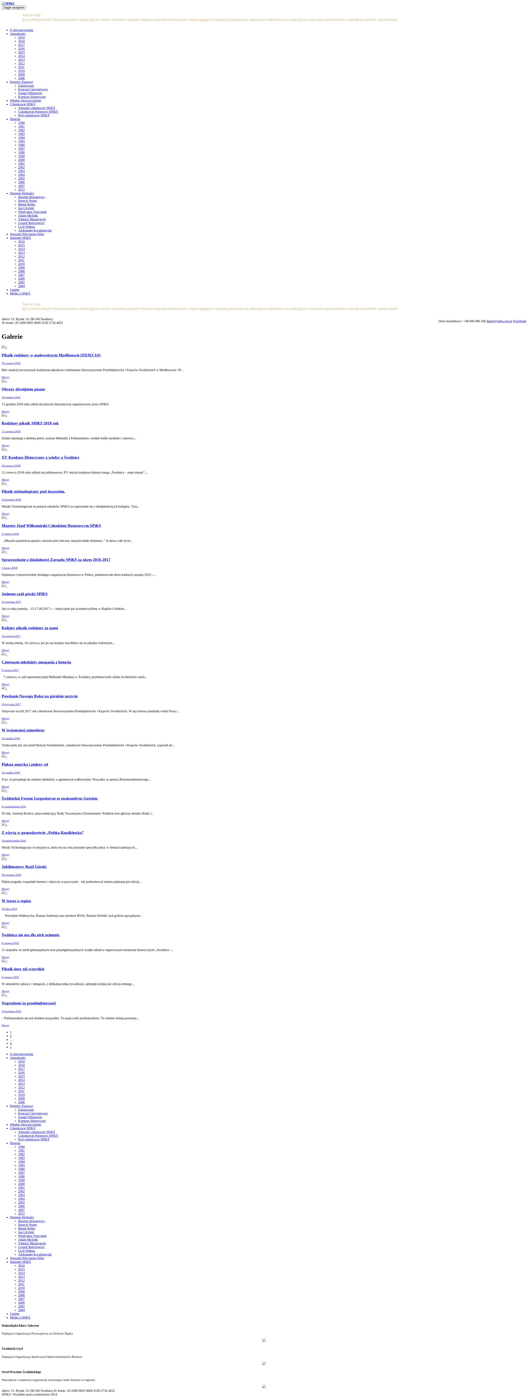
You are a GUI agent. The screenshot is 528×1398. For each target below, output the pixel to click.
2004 (21, 174)
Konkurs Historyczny (32, 97)
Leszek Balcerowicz (31, 223)
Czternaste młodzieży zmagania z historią (36, 662)
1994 (21, 137)
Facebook (520, 321)
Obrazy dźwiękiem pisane (23, 389)
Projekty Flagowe (21, 82)
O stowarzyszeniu (21, 30)
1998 (21, 152)
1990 (21, 123)
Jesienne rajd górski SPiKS (25, 594)
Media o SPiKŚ (20, 293)
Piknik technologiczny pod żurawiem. (33, 491)
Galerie (14, 290)
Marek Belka (26, 204)
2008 (21, 78)
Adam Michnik (28, 215)
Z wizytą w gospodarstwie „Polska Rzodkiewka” (43, 832)
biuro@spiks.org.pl (499, 321)
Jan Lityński (26, 208)
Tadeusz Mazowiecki (32, 219)
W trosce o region (16, 901)
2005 (21, 178)
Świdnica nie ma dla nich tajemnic (31, 935)
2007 (21, 186)
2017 (21, 45)
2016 (21, 48)
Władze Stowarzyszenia (25, 100)
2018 (21, 41)
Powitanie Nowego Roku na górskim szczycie (40, 696)
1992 (21, 130)
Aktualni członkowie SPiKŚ (36, 108)
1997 (21, 148)
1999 (21, 156)
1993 (21, 134)
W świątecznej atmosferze (23, 730)
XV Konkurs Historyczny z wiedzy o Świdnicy (41, 457)
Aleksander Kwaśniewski (35, 230)
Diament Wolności (22, 193)
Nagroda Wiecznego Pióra (27, 234)
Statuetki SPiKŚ (20, 238)
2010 (21, 71)
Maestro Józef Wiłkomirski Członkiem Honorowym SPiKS (51, 525)
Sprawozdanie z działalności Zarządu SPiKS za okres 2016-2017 (56, 559)
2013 (21, 59)
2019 (21, 37)
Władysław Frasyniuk (32, 212)
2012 (21, 63)
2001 (21, 163)
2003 (21, 171)
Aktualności (18, 33)
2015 (21, 52)
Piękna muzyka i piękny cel (25, 764)
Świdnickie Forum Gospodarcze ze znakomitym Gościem (50, 798)
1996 (21, 145)
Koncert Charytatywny (33, 89)
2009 (21, 74)
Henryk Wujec (27, 200)
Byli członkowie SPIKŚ (34, 115)
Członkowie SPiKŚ (22, 104)
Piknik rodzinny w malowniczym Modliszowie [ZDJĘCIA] (51, 355)
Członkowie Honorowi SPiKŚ (38, 111)
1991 (21, 126)
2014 (21, 56)
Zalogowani (26, 85)
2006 (21, 182)
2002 (21, 167)
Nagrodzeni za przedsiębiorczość (29, 1003)
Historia (15, 119)
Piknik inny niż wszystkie (23, 969)
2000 (21, 160)
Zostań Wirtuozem (30, 93)
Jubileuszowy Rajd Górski (24, 866)
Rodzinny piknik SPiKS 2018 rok (30, 423)
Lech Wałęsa (26, 226)
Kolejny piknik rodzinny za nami (30, 628)
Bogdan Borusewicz (31, 197)
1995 (21, 141)
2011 (21, 67)
